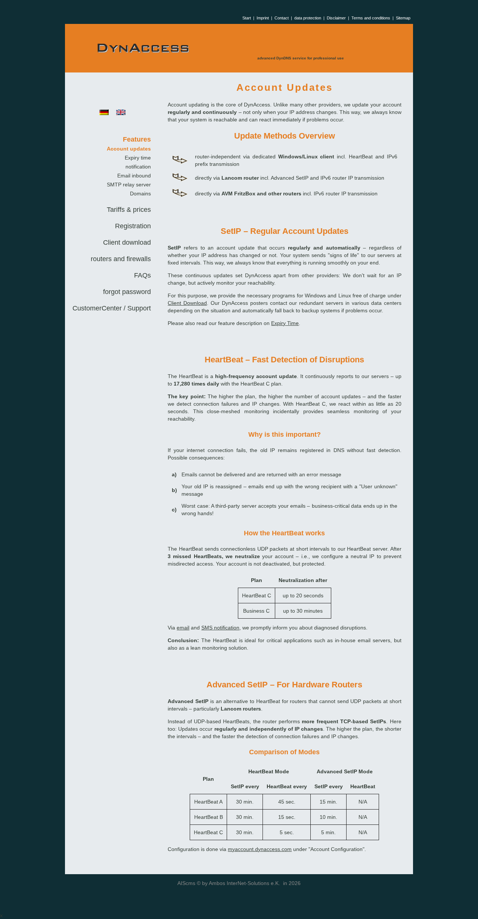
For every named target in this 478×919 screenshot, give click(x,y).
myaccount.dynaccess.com (260, 849)
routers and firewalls (121, 259)
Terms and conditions (370, 18)
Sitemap (403, 18)
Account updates (129, 149)
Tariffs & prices (129, 209)
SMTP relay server (129, 185)
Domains (140, 194)
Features (137, 139)
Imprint (263, 18)
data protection (307, 18)
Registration (133, 226)
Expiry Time (285, 323)
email (183, 628)
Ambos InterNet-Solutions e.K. (244, 883)
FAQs (142, 275)
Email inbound (134, 176)
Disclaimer (336, 18)
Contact (281, 18)
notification (138, 167)
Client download (127, 242)
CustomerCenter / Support (111, 308)
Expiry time (138, 158)
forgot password (127, 291)
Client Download (187, 303)
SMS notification (220, 628)
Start (246, 18)
